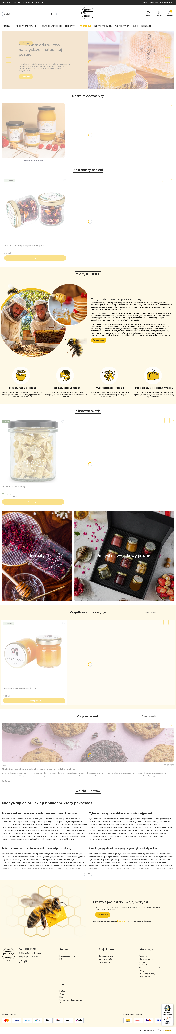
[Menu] (171, 1005)
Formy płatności (144, 977)
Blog (61, 997)
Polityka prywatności (146, 959)
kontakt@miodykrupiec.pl (31, 953)
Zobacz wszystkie (149, 716)
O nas (61, 994)
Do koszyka (33, 502)
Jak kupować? (144, 971)
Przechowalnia (104, 962)
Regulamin (121, 921)
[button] (52, 14)
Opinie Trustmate (65, 1003)
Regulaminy (143, 962)
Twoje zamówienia (106, 956)
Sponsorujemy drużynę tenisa (70, 1000)
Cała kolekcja (150, 612)
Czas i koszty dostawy (147, 974)
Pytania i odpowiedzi (67, 956)
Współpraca (143, 956)
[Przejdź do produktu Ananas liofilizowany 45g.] (33, 451)
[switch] (167, 1022)
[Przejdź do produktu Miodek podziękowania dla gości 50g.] (34, 652)
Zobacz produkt (35, 258)
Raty (61, 959)
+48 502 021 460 (29, 949)
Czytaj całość (8, 781)
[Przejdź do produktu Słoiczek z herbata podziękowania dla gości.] (35, 210)
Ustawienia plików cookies (148, 968)
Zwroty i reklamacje (146, 965)
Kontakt (62, 991)
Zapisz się (103, 914)
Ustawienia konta (105, 959)
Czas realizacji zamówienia (109, 965)
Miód (4, 765)
